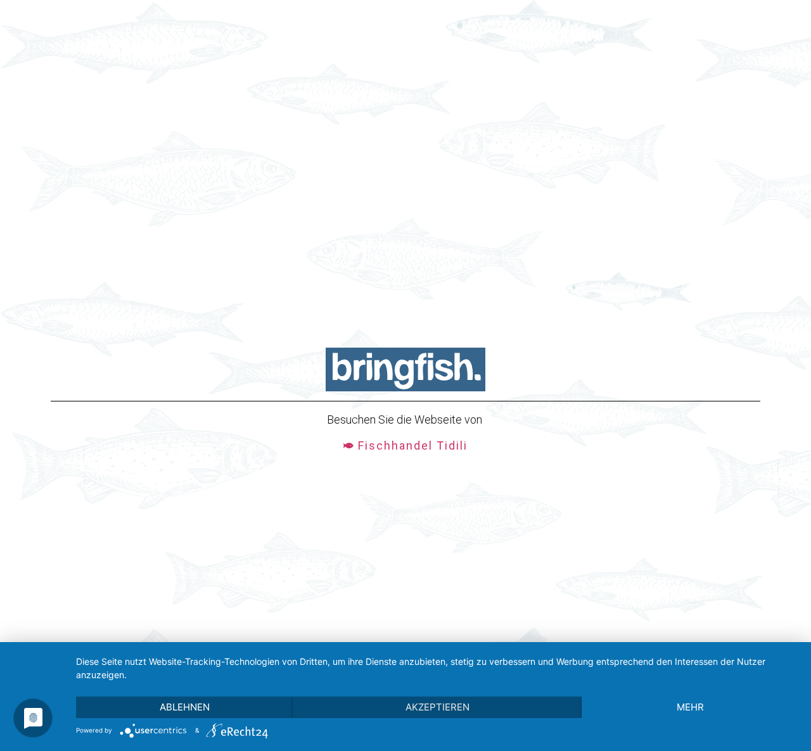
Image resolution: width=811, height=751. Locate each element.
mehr (690, 707)
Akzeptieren (437, 707)
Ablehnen (185, 707)
